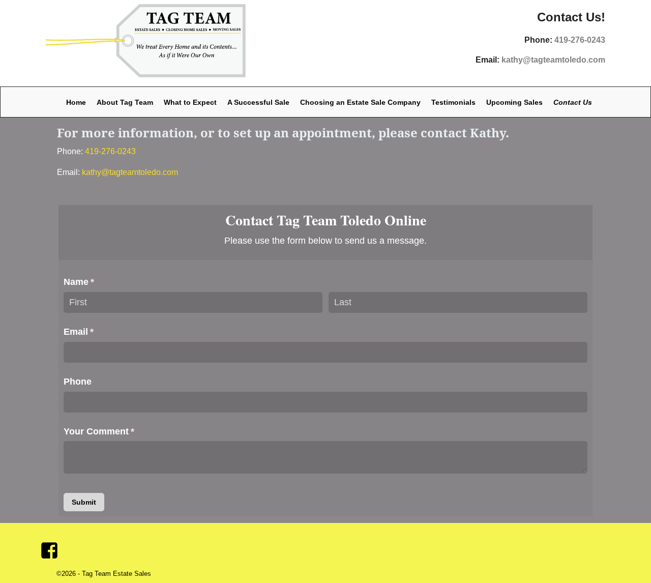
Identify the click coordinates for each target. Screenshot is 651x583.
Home (76, 102)
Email (97, 332)
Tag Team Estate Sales (116, 573)
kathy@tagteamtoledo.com (553, 59)
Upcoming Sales (514, 102)
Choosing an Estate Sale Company (360, 102)
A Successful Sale (258, 102)
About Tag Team (125, 102)
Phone (78, 381)
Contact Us (572, 102)
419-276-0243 (579, 40)
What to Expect (190, 102)
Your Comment (117, 431)
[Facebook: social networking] (50, 546)
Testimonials (453, 102)
